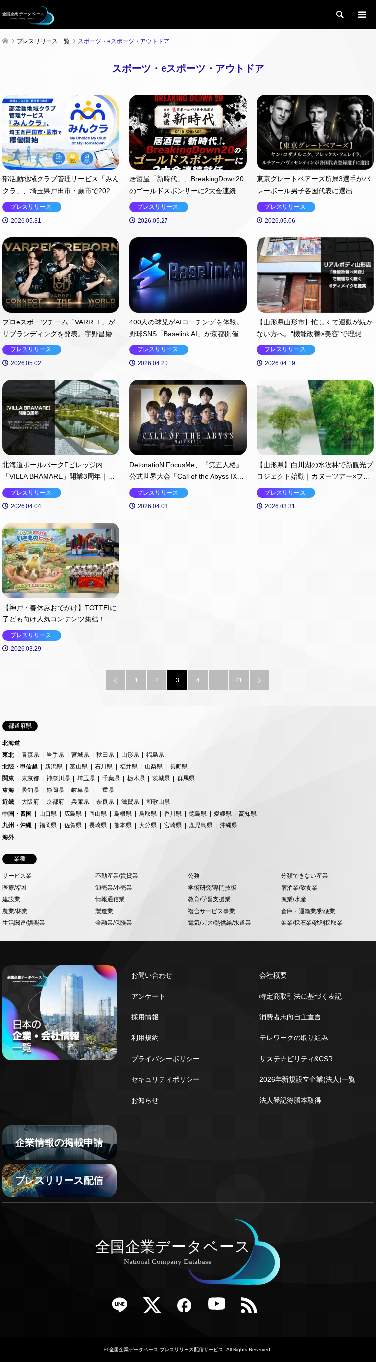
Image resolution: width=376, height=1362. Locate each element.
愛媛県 (223, 813)
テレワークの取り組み (293, 1037)
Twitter (155, 1308)
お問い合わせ (151, 975)
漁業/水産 (293, 899)
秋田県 (105, 754)
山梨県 (154, 766)
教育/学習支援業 (209, 899)
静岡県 (55, 790)
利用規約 (145, 1037)
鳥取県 (148, 813)
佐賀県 (73, 825)
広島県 (73, 813)
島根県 (123, 813)
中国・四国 (17, 813)
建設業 (11, 899)
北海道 (11, 743)
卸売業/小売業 (113, 887)
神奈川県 (58, 778)
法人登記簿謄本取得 (290, 1100)
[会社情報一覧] (59, 1012)
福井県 (129, 766)
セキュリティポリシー (165, 1079)
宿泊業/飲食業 (299, 887)
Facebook (188, 1308)
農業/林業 (14, 911)
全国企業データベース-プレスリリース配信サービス (166, 1349)
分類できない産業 (304, 875)
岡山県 (98, 813)
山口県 (48, 813)
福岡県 (48, 825)
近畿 (8, 801)
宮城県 (80, 754)
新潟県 (54, 766)
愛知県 (30, 790)
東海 (8, 790)
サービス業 (17, 875)
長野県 (179, 766)
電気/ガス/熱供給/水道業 (219, 922)
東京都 (30, 778)
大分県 (148, 825)
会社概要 (273, 975)
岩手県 (55, 754)
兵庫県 (80, 801)
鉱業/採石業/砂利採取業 (312, 922)
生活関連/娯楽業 (23, 922)
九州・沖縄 (17, 825)
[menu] (361, 14)
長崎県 (98, 825)
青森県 (30, 754)
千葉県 (111, 778)
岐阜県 (80, 790)
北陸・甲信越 (20, 766)
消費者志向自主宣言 (290, 1017)
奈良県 (105, 801)
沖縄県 (228, 825)
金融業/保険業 (113, 922)
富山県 (79, 766)
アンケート (148, 996)
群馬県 (186, 778)
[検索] (339, 14)
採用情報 (145, 1017)
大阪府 (30, 801)
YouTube (220, 1308)
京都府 (55, 801)
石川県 (104, 766)
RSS (252, 1308)
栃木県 (136, 778)
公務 (194, 875)
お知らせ (145, 1100)
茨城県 (161, 778)
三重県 (105, 790)
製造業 (104, 911)
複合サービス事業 (211, 911)
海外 (8, 837)
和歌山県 (158, 801)
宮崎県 (173, 825)
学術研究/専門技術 (212, 887)
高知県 (248, 813)
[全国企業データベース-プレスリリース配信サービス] (28, 14)
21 (238, 680)
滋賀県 (130, 801)
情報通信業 (110, 899)
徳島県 (198, 813)
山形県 (130, 754)
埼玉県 (86, 778)
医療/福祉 (14, 887)
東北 (8, 754)
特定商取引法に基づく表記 (300, 996)
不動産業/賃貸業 (116, 875)
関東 (8, 778)
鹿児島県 (200, 825)
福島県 (155, 754)
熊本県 (123, 825)
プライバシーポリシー (165, 1059)
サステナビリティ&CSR (296, 1059)
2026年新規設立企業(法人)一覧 (307, 1079)
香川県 (173, 813)
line (123, 1308)
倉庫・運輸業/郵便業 (308, 911)
